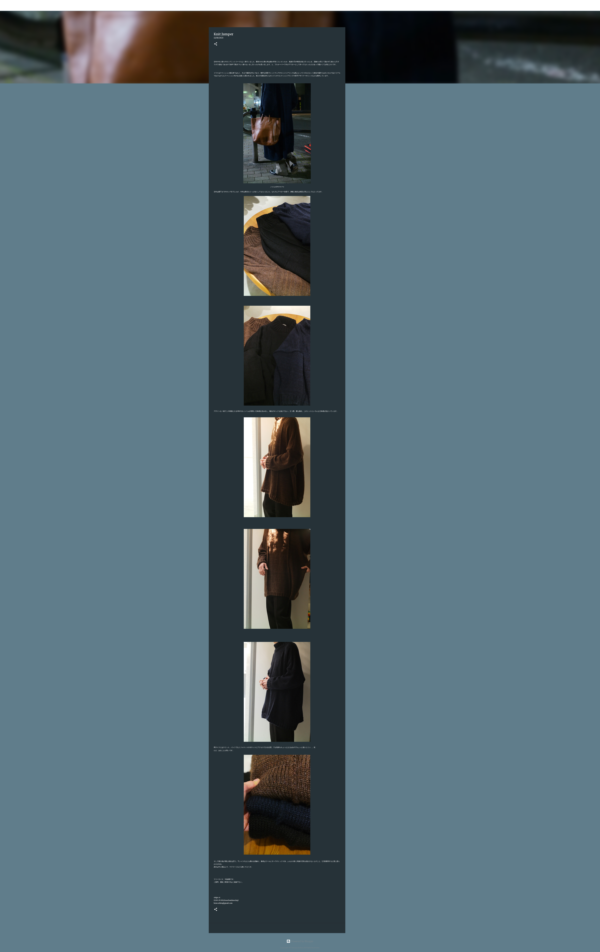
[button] (216, 44)
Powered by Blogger (301, 941)
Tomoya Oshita (208, 5)
